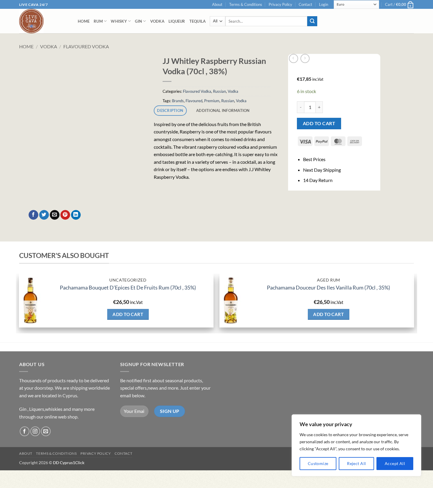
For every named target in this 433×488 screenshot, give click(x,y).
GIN (138, 21)
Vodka (157, 21)
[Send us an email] (46, 431)
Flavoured (194, 100)
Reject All (356, 463)
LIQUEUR (176, 21)
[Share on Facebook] (33, 215)
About (217, 4)
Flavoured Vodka (86, 46)
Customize (318, 463)
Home (84, 21)
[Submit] (312, 21)
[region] (356, 445)
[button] (323, 4)
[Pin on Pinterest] (65, 215)
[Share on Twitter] (44, 215)
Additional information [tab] (223, 110)
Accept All (395, 463)
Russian (219, 91)
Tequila (197, 21)
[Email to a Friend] (55, 215)
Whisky (119, 21)
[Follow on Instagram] (35, 431)
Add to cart (319, 123)
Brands (178, 100)
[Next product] (293, 58)
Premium (211, 100)
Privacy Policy (280, 4)
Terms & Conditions (245, 4)
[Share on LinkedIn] (76, 215)
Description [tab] (170, 110)
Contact (305, 4)
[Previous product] (305, 58)
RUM (98, 21)
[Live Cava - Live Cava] (44, 21)
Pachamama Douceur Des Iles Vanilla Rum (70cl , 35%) (328, 287)
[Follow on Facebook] (24, 431)
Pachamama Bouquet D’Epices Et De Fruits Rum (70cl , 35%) (128, 287)
